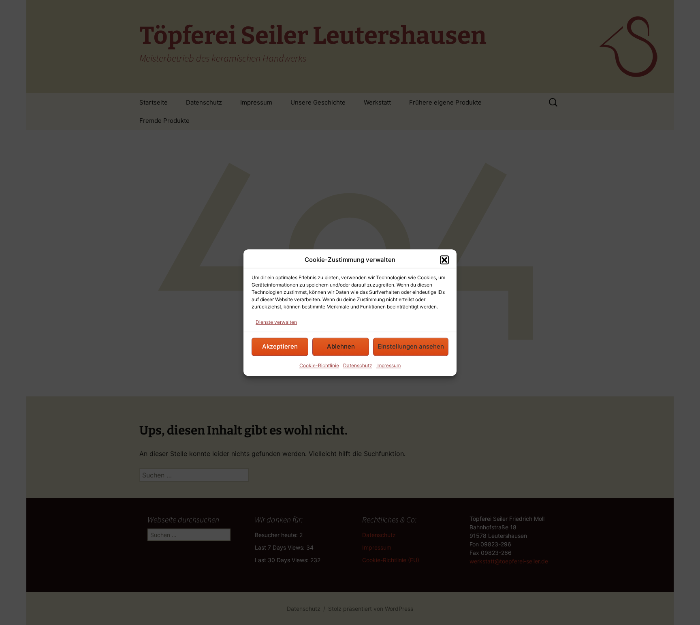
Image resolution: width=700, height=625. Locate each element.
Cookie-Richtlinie (319, 365)
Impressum (388, 365)
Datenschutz (357, 365)
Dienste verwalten (276, 322)
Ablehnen (341, 346)
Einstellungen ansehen (411, 346)
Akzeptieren (280, 346)
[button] (444, 260)
